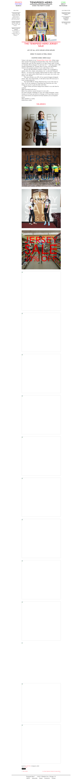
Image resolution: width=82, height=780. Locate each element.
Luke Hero (28, 765)
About (63, 4)
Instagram (63, 5)
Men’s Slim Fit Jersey (16, 29)
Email (40, 778)
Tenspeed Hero (41, 2)
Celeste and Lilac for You (16, 14)
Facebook (47, 778)
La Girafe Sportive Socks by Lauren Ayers (51, 771)
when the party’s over (41, 5)
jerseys (25, 767)
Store (63, 2)
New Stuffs (25, 771)
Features (18, 4)
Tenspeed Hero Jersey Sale (44, 60)
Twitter (54, 778)
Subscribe (34, 778)
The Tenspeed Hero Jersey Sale (41, 45)
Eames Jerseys (16, 22)
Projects (18, 2)
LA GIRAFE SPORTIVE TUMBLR (66, 18)
